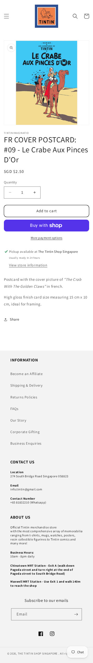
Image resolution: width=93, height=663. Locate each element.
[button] (6, 16)
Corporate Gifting (25, 431)
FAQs (14, 408)
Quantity (10, 182)
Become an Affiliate (26, 373)
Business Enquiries (26, 443)
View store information (28, 265)
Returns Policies (23, 397)
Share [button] (14, 319)
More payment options (47, 238)
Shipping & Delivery (26, 385)
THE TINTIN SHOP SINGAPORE (38, 653)
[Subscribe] (76, 614)
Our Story (18, 420)
